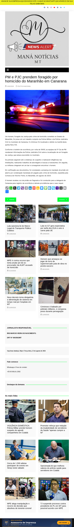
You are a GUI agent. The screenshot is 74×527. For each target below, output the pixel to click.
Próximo (62, 199)
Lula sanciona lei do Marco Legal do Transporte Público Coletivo (19, 228)
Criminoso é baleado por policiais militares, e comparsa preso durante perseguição (53, 309)
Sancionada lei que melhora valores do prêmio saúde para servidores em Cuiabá (53, 468)
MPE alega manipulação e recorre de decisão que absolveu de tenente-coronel (19, 506)
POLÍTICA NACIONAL (24, 86)
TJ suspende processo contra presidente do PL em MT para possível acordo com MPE (53, 506)
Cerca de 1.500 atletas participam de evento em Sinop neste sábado (17, 465)
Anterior (11, 199)
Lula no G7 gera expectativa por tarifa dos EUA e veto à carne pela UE (52, 228)
